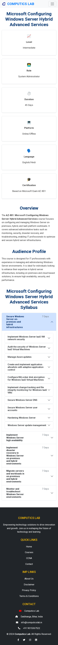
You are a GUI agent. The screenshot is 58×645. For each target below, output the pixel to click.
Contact (29, 564)
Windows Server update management (27, 425)
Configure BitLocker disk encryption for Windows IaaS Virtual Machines (26, 378)
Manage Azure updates (20, 357)
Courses (29, 552)
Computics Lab (31, 611)
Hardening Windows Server (22, 417)
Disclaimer (29, 584)
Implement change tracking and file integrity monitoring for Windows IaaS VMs (27, 390)
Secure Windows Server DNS (22, 400)
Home (29, 546)
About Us (29, 578)
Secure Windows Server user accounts (22, 409)
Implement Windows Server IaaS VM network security (26, 338)
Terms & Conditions (29, 596)
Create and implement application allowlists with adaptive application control (26, 367)
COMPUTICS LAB (20, 4)
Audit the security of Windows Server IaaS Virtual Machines (27, 348)
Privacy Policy (29, 590)
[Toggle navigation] (52, 4)
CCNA (29, 558)
